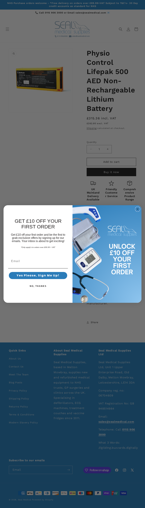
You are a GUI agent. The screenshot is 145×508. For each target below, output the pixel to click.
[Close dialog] (137, 209)
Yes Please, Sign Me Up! (38, 275)
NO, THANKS (38, 286)
